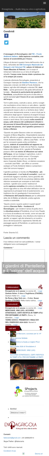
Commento (8, 247)
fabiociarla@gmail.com (12, 437)
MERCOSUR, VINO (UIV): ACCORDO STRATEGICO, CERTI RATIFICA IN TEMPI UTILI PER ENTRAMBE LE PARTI (27, 353)
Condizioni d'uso (10, 451)
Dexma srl (39, 453)
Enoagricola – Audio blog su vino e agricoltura (23, 8)
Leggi (40, 291)
